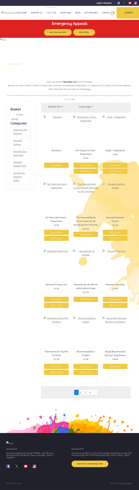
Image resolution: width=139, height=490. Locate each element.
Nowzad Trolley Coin (56, 284)
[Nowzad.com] (8, 12)
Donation (56, 150)
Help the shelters (57, 32)
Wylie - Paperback (115, 150)
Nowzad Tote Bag (115, 284)
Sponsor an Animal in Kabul (19, 177)
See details (56, 165)
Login (99, 3)
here (89, 89)
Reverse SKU (54, 106)
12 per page (85, 106)
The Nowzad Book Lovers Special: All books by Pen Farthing (86, 221)
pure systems (127, 483)
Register (107, 3)
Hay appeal (84, 32)
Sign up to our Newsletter (90, 464)
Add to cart (85, 171)
